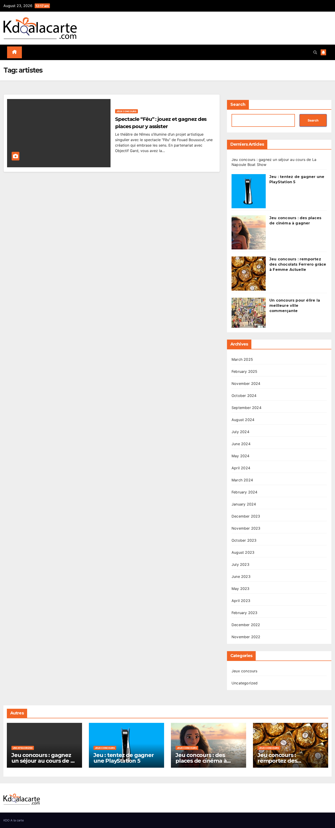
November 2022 (246, 637)
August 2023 (243, 552)
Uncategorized (245, 683)
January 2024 (244, 504)
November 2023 (246, 528)
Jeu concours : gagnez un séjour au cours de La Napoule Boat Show (44, 761)
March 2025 (242, 359)
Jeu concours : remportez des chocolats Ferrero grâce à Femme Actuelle (297, 264)
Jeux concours (126, 111)
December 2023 (246, 516)
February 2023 (245, 612)
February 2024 (245, 492)
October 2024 (244, 395)
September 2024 (246, 407)
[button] (315, 52)
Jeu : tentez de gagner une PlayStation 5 (123, 758)
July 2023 (240, 564)
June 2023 (241, 576)
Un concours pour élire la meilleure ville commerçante (294, 305)
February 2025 (245, 371)
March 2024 (242, 480)
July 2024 (240, 431)
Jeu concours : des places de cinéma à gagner (201, 761)
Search (237, 104)
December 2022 (246, 624)
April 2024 (241, 468)
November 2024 (246, 383)
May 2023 (241, 588)
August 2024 (243, 419)
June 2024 (241, 444)
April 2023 (241, 600)
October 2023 (244, 540)
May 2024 (241, 456)
